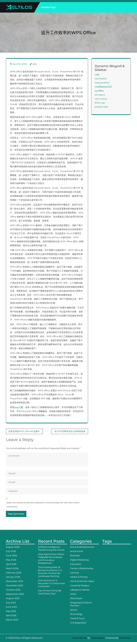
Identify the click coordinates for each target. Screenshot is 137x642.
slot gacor (100, 94)
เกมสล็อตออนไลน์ (103, 86)
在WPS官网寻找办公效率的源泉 (70, 431)
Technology (76, 614)
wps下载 (18, 407)
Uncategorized (78, 622)
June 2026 (11, 555)
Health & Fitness (79, 577)
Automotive (76, 551)
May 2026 (11, 560)
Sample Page (48, 7)
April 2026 (11, 564)
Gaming (74, 572)
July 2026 (11, 551)
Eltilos (17, 638)
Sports (73, 610)
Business (75, 555)
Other (73, 594)
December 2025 (14, 581)
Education (75, 564)
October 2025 (13, 590)
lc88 (97, 74)
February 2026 (13, 572)
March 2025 (12, 619)
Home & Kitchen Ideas (82, 581)
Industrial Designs (80, 585)
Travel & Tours (77, 618)
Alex (35, 64)
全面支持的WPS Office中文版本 (24, 431)
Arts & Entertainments (82, 547)
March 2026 (12, 568)
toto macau (101, 98)
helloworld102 (102, 82)
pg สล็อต (99, 90)
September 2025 (15, 594)
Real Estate (76, 598)
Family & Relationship (81, 568)
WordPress (125, 638)
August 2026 (13, 547)
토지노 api (100, 102)
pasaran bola (101, 107)
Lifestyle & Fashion (80, 590)
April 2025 (11, 615)
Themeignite (98, 638)
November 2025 (14, 585)
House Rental (79, 638)
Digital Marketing (79, 560)
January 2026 (13, 577)
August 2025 (12, 598)
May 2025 (11, 611)
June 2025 (11, 607)
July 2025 (11, 602)
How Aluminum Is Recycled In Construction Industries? (51, 583)
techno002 (101, 78)
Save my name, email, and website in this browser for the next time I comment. (43, 504)
